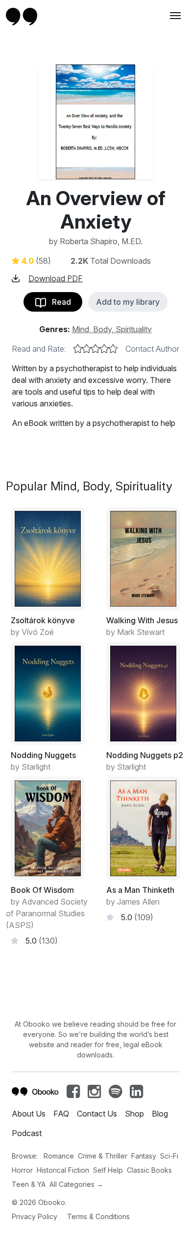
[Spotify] (115, 1094)
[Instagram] (94, 1094)
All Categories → (76, 1184)
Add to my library (128, 302)
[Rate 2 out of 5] (86, 348)
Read (58, 302)
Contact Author (152, 349)
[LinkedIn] (136, 1094)
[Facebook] (73, 1094)
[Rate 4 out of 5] (104, 348)
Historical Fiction (63, 1170)
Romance (59, 1156)
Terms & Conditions (98, 1216)
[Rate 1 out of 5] (77, 348)
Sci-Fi (169, 1156)
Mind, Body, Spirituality (112, 329)
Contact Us (97, 1113)
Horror (22, 1170)
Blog (160, 1113)
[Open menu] (174, 15)
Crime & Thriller (102, 1156)
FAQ (61, 1113)
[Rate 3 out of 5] (95, 348)
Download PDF (55, 278)
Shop (134, 1113)
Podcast (27, 1133)
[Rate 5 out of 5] (113, 348)
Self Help (108, 1170)
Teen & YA (29, 1184)
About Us (29, 1113)
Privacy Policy (34, 1216)
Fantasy (143, 1156)
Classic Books (149, 1170)
